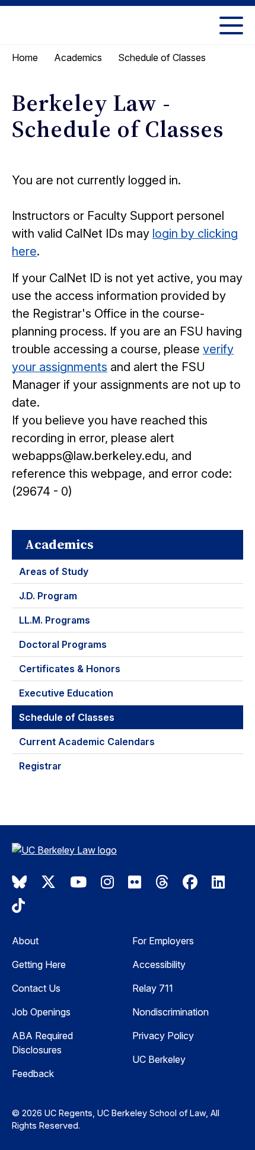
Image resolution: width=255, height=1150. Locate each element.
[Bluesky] (19, 882)
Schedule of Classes (66, 717)
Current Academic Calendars (87, 742)
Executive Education (66, 693)
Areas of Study (53, 571)
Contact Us (36, 988)
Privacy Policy (163, 1036)
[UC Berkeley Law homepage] (71, 851)
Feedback (33, 1073)
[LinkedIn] (218, 882)
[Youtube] (78, 882)
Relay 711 (152, 988)
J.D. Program (48, 596)
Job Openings (41, 1012)
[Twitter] (48, 882)
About (25, 941)
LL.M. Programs (54, 620)
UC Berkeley (159, 1059)
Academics (78, 57)
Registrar (40, 766)
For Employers (163, 941)
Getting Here (39, 964)
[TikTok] (18, 906)
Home (25, 57)
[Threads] (161, 882)
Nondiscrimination (170, 1012)
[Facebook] (190, 882)
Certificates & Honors (69, 669)
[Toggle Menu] (231, 25)
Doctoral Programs (63, 644)
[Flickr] (134, 882)
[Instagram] (107, 882)
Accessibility (159, 964)
